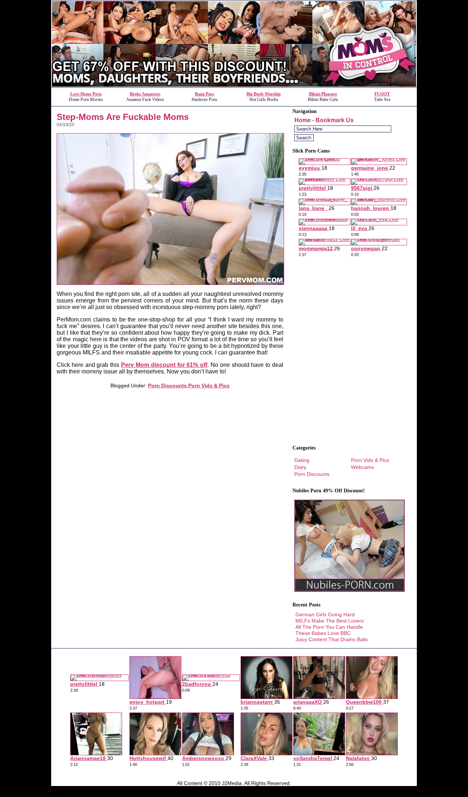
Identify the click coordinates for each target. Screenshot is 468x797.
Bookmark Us (335, 120)
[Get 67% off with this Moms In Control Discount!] (234, 85)
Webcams (362, 467)
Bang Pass (204, 94)
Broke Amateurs (145, 94)
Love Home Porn (86, 94)
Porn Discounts (167, 385)
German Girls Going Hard (325, 614)
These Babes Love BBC (323, 633)
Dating (301, 460)
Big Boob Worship (263, 94)
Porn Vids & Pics (209, 385)
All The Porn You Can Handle (329, 627)
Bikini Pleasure (323, 94)
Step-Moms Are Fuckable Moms (123, 117)
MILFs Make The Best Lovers (329, 621)
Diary (300, 467)
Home (302, 120)
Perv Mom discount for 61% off (164, 365)
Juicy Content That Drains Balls (331, 639)
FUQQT (382, 94)
